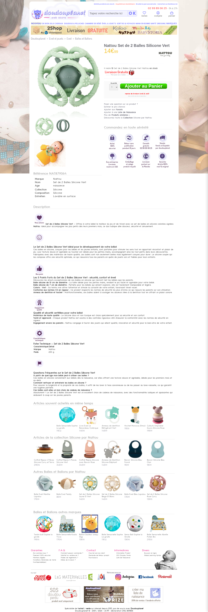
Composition (42, 193)
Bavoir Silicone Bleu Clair (155, 461)
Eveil (69, 38)
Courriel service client (97, 553)
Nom (37, 182)
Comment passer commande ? (72, 553)
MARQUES (171, 23)
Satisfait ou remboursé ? (70, 555)
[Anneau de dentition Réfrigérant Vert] (112, 423)
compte (158, 16)
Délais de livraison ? (68, 560)
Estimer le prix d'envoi (114, 107)
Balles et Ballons (83, 38)
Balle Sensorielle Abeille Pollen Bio (157, 535)
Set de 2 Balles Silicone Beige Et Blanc (112, 495)
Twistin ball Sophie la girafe (43, 535)
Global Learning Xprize (152, 555)
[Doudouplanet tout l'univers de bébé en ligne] (64, 19)
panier (171, 16)
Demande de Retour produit (99, 555)
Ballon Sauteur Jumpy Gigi (88, 535)
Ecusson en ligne (150, 553)
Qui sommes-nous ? (40, 553)
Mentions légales (39, 557)
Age (37, 185)
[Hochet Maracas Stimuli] (135, 423)
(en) (44, 562)
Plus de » (117, 115)
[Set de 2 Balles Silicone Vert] (52, 137)
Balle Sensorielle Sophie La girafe (112, 535)
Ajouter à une (120, 112)
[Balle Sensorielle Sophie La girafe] (67, 423)
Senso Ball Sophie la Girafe (133, 535)
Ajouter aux (113, 109)
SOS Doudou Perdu (123, 555)
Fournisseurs (93, 557)
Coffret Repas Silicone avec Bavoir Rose (89, 461)
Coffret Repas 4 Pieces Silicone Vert (66, 461)
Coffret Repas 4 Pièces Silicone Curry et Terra (44, 461)
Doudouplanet (38, 38)
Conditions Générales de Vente (44, 560)
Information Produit (123, 553)
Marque (39, 179)
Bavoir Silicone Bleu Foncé (133, 461)
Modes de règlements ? (69, 557)
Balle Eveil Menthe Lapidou (42, 495)
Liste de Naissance (123, 557)
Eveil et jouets (56, 38)
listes (144, 16)
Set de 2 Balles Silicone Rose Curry (157, 495)
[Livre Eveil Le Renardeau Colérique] (89, 423)
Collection (41, 189)
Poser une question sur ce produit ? (121, 104)
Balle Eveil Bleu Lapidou (135, 494)
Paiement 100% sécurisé (41, 555)
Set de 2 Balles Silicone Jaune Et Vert (89, 495)
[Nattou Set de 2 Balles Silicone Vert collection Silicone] (67, 108)
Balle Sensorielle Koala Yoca (66, 535)
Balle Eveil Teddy (64, 494)
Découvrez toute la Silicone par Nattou (128, 118)
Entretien (40, 196)
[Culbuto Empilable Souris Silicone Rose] (157, 423)
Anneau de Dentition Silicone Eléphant (111, 461)
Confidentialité (38, 562)
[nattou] (165, 60)
